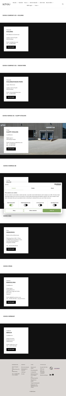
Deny (14, 210)
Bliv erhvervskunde (25, 367)
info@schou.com (14, 42)
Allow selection (33, 210)
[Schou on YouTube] (53, 374)
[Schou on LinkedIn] (50, 374)
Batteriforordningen (44, 375)
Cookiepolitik (33, 372)
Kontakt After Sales (44, 367)
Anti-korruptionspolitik (34, 377)
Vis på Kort (11, 47)
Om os (26, 2)
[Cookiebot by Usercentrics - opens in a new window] (55, 184)
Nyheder (21, 2)
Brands (14, 2)
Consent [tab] (14, 188)
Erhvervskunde (34, 2)
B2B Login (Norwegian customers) (42, 372)
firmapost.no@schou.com (16, 142)
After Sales (42, 2)
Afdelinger (23, 372)
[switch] (26, 205)
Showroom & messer (33, 368)
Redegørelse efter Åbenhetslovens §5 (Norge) (34, 386)
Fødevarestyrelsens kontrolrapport (34, 375)
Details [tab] (33, 188)
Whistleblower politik (33, 381)
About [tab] (52, 188)
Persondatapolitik (34, 370)
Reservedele (49, 2)
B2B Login (29, 5)
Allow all (52, 210)
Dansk (36, 5)
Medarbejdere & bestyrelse (24, 370)
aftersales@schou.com (15, 92)
